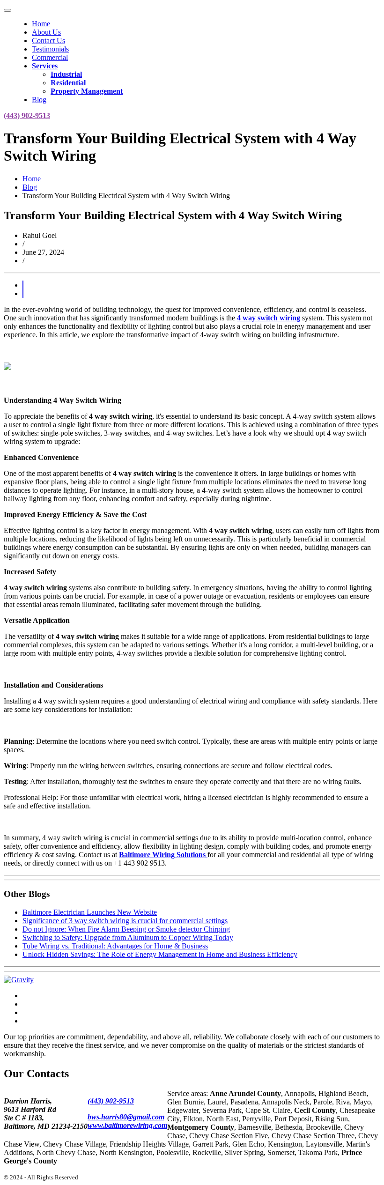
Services (45, 66)
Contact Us (48, 40)
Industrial (66, 74)
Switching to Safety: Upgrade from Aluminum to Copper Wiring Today (127, 937)
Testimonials (50, 49)
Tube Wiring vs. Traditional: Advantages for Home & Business (115, 946)
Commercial (50, 57)
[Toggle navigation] (7, 10)
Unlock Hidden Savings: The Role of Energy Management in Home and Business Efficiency (159, 954)
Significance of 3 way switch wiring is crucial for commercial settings (125, 921)
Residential (68, 83)
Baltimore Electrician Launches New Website (89, 912)
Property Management (87, 91)
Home (41, 24)
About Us (46, 32)
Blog (39, 100)
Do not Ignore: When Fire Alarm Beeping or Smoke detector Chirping (126, 929)
